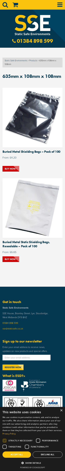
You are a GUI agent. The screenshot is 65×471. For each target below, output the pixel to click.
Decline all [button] (47, 454)
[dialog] (32, 439)
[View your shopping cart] (13, 4)
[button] (32, 463)
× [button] (61, 410)
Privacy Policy (9, 433)
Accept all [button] (16, 454)
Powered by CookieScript (32, 467)
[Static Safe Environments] (32, 24)
